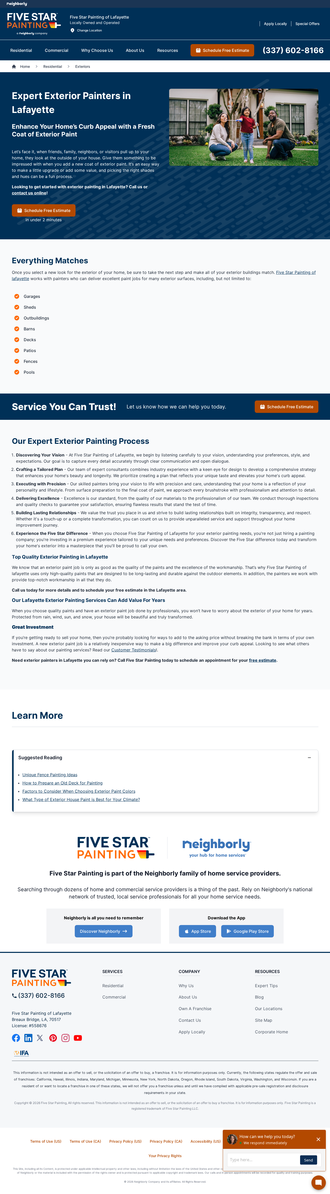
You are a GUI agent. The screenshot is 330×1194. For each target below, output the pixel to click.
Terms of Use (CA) (85, 1141)
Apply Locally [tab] (275, 23)
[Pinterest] (53, 1038)
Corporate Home (271, 1031)
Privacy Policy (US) (125, 1141)
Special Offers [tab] (307, 23)
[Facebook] (16, 1038)
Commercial (114, 997)
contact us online (29, 192)
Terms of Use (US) (45, 1141)
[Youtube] (78, 1038)
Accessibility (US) (206, 1141)
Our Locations (268, 1008)
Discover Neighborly (100, 931)
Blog (259, 997)
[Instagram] (65, 1038)
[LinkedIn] (28, 1038)
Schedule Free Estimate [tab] (226, 50)
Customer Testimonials (133, 649)
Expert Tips (266, 985)
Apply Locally (192, 1031)
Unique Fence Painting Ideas (49, 774)
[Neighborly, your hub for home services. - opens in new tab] (216, 848)
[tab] (21, 50)
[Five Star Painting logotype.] (34, 24)
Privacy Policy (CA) (166, 1141)
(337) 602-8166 (41, 995)
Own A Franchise (195, 1008)
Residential (112, 985)
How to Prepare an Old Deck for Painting (62, 783)
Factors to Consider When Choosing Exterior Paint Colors (78, 791)
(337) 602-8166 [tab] (293, 50)
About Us (188, 997)
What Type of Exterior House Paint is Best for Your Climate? (81, 799)
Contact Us (190, 1020)
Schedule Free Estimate (47, 210)
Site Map (263, 1020)
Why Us (186, 985)
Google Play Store (251, 931)
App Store (201, 931)
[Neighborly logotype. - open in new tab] (17, 4)
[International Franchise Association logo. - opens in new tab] (21, 1053)
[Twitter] (41, 1038)
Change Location (89, 30)
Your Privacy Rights (165, 1156)
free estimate (262, 660)
